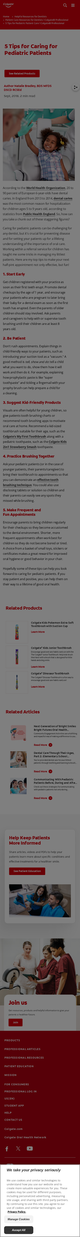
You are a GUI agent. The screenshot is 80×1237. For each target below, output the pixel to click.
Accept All (18, 1230)
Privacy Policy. (17, 1211)
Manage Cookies (19, 1219)
